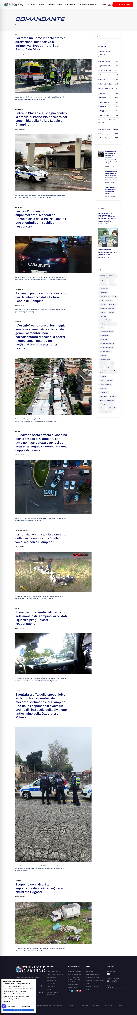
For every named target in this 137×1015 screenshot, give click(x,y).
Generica (101, 93)
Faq (87, 989)
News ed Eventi (70, 4)
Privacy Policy (83, 1005)
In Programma (103, 102)
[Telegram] (72, 991)
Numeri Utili (90, 971)
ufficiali (102, 408)
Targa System (72, 987)
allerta (111, 281)
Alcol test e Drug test (74, 974)
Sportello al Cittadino (55, 4)
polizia (102, 328)
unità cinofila (112, 408)
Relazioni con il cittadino (107, 129)
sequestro (109, 367)
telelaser (113, 396)
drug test (109, 300)
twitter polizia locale (106, 404)
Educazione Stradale (105, 88)
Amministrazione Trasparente (104, 53)
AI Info (72, 1005)
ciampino (18, 321)
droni (101, 300)
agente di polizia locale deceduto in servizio (107, 276)
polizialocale (103, 339)
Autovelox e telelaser (74, 971)
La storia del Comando (54, 971)
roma (101, 367)
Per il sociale (51, 983)
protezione (103, 355)
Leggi (102, 111)
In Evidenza (102, 98)
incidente (102, 312)
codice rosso (104, 289)
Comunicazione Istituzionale (88, 4)
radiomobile (103, 363)
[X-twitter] (69, 991)
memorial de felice (105, 320)
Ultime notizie (103, 134)
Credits (119, 1005)
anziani (17, 690)
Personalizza (10, 1007)
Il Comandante (51, 977)
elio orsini (103, 304)
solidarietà (103, 388)
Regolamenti (104, 115)
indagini (111, 312)
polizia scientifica (105, 351)
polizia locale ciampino (107, 343)
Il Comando (32, 4)
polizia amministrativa (106, 332)
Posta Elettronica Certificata (95, 980)
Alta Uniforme (51, 980)
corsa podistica (104, 296)
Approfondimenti (104, 61)
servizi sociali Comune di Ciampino (107, 372)
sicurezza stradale (105, 384)
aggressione (19, 109)
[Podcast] (77, 991)
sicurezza (103, 376)
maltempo (103, 316)
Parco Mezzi (51, 986)
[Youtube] (80, 991)
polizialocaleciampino (106, 347)
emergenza (112, 304)
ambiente (18, 880)
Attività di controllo (105, 70)
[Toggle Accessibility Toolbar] (3, 1006)
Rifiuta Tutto (26, 1007)
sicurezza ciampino (106, 380)
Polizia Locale (105, 138)
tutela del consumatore (107, 400)
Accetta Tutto (18, 1010)
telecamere (103, 396)
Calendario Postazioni (93, 974)
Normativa (102, 107)
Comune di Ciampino (92, 986)
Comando (101, 79)
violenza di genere (105, 412)
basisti (17, 431)
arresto (17, 608)
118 (16, 34)
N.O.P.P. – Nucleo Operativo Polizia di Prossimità (74, 979)
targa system (104, 392)
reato (112, 363)
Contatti (103, 4)
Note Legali (95, 1005)
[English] (109, 4)
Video (88, 983)
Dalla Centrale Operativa (107, 84)
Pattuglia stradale (73, 984)
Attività (41, 4)
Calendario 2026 (104, 75)
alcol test (102, 281)
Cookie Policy (108, 1005)
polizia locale (104, 335)
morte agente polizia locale (108, 324)
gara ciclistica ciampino (107, 308)
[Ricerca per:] (108, 36)
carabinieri (19, 207)
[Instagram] (75, 991)
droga (114, 296)
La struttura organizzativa (55, 974)
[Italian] (112, 4)
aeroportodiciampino (22, 530)
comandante (103, 292)
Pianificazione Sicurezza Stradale (107, 121)
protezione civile (105, 359)
